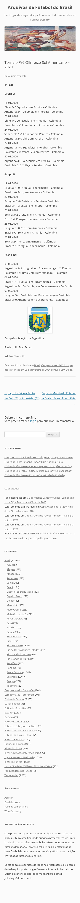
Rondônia (12, 663)
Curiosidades (11, 703)
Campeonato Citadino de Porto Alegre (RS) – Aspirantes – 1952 (38, 457)
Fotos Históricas (13, 721)
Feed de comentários (16, 806)
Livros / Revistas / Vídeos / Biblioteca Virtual (28, 766)
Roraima (11, 667)
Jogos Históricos (13, 761)
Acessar (8, 797)
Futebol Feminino (14, 739)
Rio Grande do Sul (16, 659)
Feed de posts (12, 802)
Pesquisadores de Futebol (18, 770)
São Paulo (12, 676)
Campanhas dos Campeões (19, 690)
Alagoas (11, 569)
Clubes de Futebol (14, 699)
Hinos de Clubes (13, 748)
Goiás (10, 600)
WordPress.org (12, 811)
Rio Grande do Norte (18, 654)
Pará (9, 623)
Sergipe (11, 681)
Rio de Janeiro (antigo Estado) (23, 650)
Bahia (10, 582)
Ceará (10, 587)
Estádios (9, 717)
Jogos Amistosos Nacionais (19, 757)
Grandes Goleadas (14, 744)
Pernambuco (14, 636)
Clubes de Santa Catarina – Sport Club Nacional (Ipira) (33, 462)
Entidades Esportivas (16, 708)
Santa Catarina (15, 672)
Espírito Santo (14, 596)
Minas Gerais (14, 618)
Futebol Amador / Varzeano (19, 730)
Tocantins (12, 685)
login (33, 421)
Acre (9, 564)
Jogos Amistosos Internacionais (21, 753)
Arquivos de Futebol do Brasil (40, 7)
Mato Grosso (14, 609)
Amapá (11, 573)
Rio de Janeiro (14, 645)
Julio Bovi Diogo (63, 369)
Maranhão (12, 605)
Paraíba (11, 627)
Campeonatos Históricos (55, 365)
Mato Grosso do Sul (17, 614)
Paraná (11, 632)
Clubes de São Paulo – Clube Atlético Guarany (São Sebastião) (38, 470)
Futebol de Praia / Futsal (17, 735)
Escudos (9, 712)
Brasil (37, 365)
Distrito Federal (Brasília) (20, 591)
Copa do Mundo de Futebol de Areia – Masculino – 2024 (58, 398)
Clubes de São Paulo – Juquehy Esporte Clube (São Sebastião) (38, 466)
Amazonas (12, 578)
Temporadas (11, 775)
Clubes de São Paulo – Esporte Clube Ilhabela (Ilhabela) (34, 475)
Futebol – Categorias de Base (20, 726)
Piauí (9, 641)
